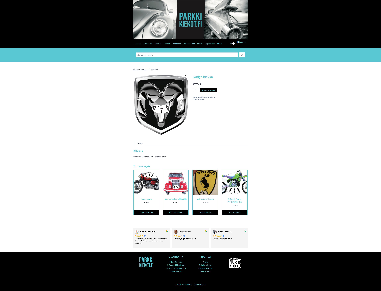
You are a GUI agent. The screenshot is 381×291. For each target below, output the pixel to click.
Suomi (200, 43)
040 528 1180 (175, 262)
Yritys (205, 262)
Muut (219, 43)
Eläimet (158, 43)
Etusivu (138, 43)
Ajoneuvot (147, 43)
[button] (185, 75)
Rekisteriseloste (205, 268)
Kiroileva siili (189, 43)
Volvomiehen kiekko (205, 199)
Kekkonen (177, 43)
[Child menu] (237, 47)
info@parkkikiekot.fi (175, 265)
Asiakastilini (205, 271)
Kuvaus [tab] (139, 143)
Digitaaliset (210, 43)
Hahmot (167, 43)
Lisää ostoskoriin (208, 90)
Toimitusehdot (205, 265)
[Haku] (242, 54)
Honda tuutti (146, 199)
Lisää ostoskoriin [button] (146, 212)
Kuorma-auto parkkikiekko (175, 199)
